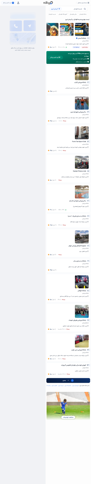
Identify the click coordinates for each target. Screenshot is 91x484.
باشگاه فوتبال (82, 14)
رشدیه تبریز (47, 385)
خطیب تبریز (54, 385)
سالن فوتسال (73, 14)
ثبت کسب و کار (8, 3)
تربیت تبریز (61, 385)
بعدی (64, 380)
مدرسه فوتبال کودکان (50, 14)
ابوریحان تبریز (75, 385)
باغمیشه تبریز (68, 385)
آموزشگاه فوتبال (63, 14)
